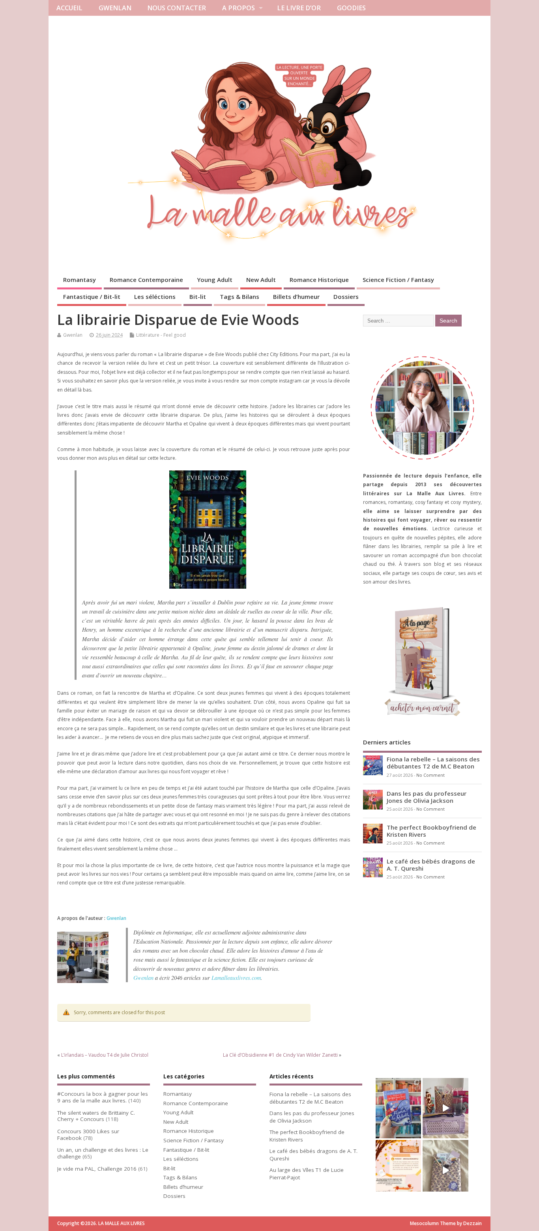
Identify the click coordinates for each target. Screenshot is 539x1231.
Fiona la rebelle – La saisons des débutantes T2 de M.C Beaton (433, 762)
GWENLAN (115, 8)
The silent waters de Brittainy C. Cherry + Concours (96, 1116)
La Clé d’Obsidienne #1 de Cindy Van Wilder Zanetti (280, 1055)
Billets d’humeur (296, 296)
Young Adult (214, 280)
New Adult (261, 280)
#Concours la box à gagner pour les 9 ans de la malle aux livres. (102, 1097)
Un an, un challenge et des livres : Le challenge (102, 1153)
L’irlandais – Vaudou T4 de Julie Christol (104, 1055)
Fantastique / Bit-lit (91, 296)
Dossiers (346, 296)
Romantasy (79, 280)
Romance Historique (319, 280)
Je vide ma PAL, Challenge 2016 (97, 1168)
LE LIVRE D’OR (299, 8)
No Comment (430, 775)
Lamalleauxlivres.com (236, 977)
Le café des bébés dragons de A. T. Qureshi (431, 864)
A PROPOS (238, 8)
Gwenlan (72, 335)
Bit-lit (197, 296)
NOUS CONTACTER (176, 8)
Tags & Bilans (239, 296)
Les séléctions (155, 296)
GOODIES (351, 8)
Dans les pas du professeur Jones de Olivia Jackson (426, 796)
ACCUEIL (69, 8)
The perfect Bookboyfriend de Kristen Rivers (431, 830)
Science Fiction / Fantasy (398, 280)
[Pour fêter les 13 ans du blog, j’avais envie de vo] (445, 1108)
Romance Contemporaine (146, 280)
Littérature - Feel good (161, 335)
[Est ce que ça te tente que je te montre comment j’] (445, 1170)
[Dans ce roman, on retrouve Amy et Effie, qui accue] (398, 1108)
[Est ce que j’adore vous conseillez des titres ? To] (398, 1170)
